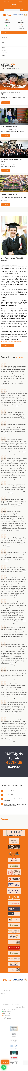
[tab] (14, 791)
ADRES (21, 20)
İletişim (14, 4)
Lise (3, 42)
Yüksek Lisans (4, 52)
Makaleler (3, 993)
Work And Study (5, 45)
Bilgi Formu (5, 1062)
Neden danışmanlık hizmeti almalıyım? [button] (12, 790)
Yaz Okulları (4, 39)
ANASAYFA (4, 32)
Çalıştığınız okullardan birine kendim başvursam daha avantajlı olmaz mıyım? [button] (15, 805)
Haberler (20, 1)
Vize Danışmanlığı (5, 57)
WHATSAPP (7, 26)
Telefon (21, 26)
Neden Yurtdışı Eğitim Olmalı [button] (10, 794)
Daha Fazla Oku (7, 345)
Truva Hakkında (7, 1)
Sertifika (3, 47)
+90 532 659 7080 (7, 28)
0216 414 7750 (21, 28)
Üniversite (4, 50)
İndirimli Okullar (5, 37)
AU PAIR (3, 55)
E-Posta (7, 20)
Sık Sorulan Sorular (5, 990)
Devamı (6, 102)
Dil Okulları (4, 34)
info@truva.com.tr (7, 22)
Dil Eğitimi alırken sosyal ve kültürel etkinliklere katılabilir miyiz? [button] (14, 799)
